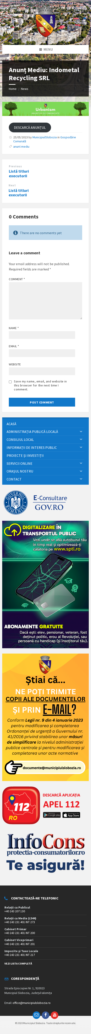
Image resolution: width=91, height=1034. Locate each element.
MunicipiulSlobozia (44, 137)
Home (13, 89)
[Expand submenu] (81, 431)
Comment (17, 279)
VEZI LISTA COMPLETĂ (18, 963)
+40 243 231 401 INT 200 (19, 933)
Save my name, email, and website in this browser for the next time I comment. (40, 385)
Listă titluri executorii (19, 173)
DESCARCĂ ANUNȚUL (30, 127)
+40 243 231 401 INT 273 (19, 922)
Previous (15, 166)
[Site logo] (45, 36)
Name (14, 328)
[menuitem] (45, 424)
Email (14, 346)
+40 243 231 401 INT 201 (19, 944)
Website (15, 364)
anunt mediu (21, 147)
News (24, 89)
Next (12, 185)
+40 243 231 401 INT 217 (19, 955)
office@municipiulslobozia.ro (32, 1003)
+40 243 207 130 (14, 911)
